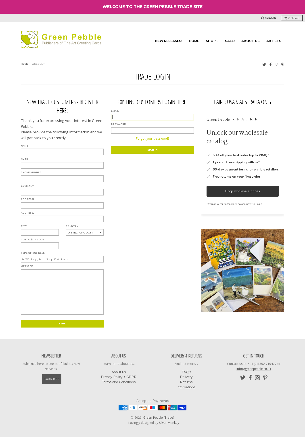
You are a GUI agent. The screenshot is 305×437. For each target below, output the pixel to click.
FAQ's (186, 372)
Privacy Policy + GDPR (118, 377)
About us (250, 41)
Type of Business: (33, 253)
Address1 (27, 199)
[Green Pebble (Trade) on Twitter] (264, 64)
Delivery (186, 377)
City (24, 226)
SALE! (230, 41)
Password (118, 124)
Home (194, 41)
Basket (294, 18)
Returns (186, 382)
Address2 (28, 212)
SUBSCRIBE (51, 378)
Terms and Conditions (119, 382)
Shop (211, 41)
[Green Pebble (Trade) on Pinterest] (282, 64)
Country (72, 226)
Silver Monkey (169, 422)
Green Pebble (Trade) (158, 417)
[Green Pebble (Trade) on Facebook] (270, 64)
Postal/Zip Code (32, 239)
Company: (27, 186)
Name (24, 145)
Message (27, 266)
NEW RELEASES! (168, 41)
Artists (273, 41)
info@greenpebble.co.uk (253, 369)
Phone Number (31, 172)
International (186, 387)
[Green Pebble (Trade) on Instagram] (276, 64)
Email (115, 110)
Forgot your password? (152, 138)
